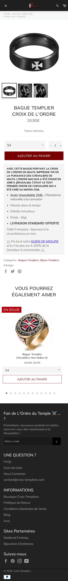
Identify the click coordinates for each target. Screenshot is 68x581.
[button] (6, 393)
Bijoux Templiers (49, 260)
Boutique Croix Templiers (21, 496)
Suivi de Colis (13, 468)
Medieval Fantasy (16, 537)
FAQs (7, 461)
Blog (7, 515)
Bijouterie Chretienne (18, 544)
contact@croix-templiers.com (24, 480)
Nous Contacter (15, 474)
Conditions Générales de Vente (25, 509)
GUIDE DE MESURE (45, 241)
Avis (7, 521)
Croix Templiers (22, 570)
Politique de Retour (17, 502)
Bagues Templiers (28, 260)
